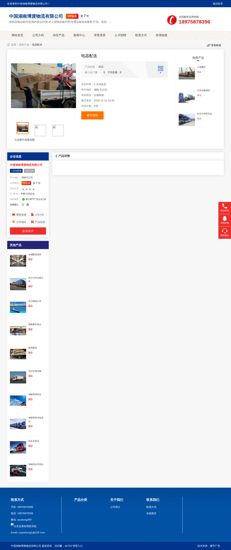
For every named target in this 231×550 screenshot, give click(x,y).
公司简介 (115, 507)
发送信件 (29, 171)
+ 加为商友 (16, 171)
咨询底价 (92, 115)
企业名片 (28, 230)
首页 (13, 44)
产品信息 (40, 222)
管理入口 (78, 545)
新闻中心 (79, 35)
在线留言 (151, 513)
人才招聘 (120, 35)
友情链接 (161, 35)
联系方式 (141, 35)
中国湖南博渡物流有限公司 (36, 16)
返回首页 (218, 3)
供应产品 (58, 35)
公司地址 (21, 222)
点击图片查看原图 (24, 139)
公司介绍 (38, 35)
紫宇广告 (215, 545)
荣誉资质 (100, 35)
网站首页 (17, 35)
